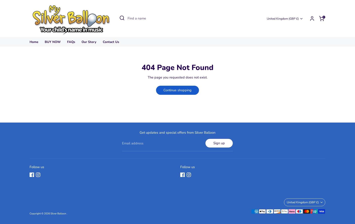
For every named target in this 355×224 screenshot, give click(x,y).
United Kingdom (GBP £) (283, 19)
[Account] (312, 18)
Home (34, 42)
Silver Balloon (58, 213)
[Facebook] (32, 175)
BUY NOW (53, 42)
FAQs (71, 42)
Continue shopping (177, 90)
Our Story (89, 42)
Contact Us (111, 42)
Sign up (219, 143)
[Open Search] (122, 18)
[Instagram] (38, 175)
